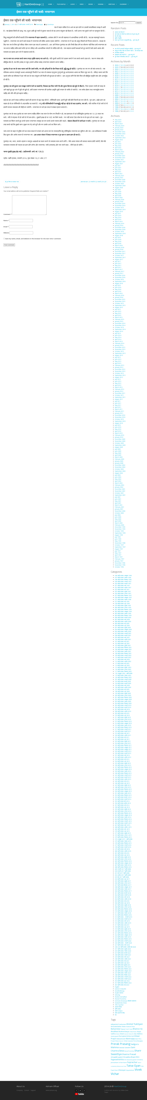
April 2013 (118, 363)
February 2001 (119, 507)
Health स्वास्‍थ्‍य (119, 993)
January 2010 (119, 437)
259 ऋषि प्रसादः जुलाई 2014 (123, 809)
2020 (116, 73)
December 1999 (120, 527)
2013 (116, 87)
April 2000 (118, 521)
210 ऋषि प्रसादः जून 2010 (122, 715)
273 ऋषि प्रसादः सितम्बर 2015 (123, 837)
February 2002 (119, 485)
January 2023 (119, 130)
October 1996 (119, 567)
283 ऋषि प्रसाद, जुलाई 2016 (123, 857)
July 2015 (118, 309)
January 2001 (119, 509)
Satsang (117, 995)
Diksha (117, 1034)
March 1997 (118, 557)
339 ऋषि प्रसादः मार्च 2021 (122, 957)
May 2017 (118, 265)
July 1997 (118, 551)
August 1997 (119, 549)
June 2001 (118, 499)
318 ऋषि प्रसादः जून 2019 (122, 927)
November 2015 (120, 301)
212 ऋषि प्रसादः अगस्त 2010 (123, 719)
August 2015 (119, 307)
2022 (116, 69)
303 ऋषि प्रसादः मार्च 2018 (122, 897)
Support (33, 1090)
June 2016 (118, 287)
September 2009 (120, 445)
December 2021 (120, 156)
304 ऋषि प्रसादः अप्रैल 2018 (123, 899)
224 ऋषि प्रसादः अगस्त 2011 (123, 743)
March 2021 (118, 174)
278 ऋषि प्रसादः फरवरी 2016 (123, 847)
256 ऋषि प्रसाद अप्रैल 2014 (123, 803)
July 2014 (118, 333)
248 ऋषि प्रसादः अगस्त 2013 (123, 787)
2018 (116, 77)
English (117, 987)
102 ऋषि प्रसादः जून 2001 (122, 643)
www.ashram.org (51, 1090)
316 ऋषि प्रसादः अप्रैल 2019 (123, 923)
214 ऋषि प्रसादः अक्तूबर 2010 (123, 723)
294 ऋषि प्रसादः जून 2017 (122, 879)
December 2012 (120, 369)
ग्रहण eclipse (118, 1011)
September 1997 (120, 547)
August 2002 (119, 473)
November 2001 (120, 491)
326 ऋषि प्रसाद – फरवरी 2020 (123, 943)
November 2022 (120, 134)
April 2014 (118, 339)
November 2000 (120, 511)
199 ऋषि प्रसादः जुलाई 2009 (123, 693)
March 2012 (118, 387)
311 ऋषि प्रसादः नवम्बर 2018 (123, 913)
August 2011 (119, 399)
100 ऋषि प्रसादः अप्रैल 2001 (123, 639)
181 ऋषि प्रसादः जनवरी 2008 (123, 679)
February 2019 (119, 223)
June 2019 (118, 215)
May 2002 (118, 479)
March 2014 (118, 341)
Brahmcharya (124, 1031)
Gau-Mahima (138, 1034)
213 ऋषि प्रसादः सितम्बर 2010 (123, 721)
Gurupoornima (125, 1036)
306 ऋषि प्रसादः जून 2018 (122, 903)
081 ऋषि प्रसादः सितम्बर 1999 (123, 609)
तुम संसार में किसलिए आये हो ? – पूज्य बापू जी (126, 57)
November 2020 (120, 182)
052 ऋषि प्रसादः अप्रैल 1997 (123, 587)
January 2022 (119, 154)
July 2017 (118, 261)
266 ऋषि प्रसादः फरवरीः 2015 (123, 823)
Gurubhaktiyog (119, 991)
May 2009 (118, 453)
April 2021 (118, 172)
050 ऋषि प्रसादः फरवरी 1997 (123, 583)
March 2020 (118, 197)
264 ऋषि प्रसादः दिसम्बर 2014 (123, 819)
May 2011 (118, 405)
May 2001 (118, 501)
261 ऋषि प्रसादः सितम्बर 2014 (123, 813)
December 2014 (120, 323)
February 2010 (119, 435)
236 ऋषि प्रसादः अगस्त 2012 (123, 765)
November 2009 (120, 441)
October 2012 (119, 373)
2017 (116, 79)
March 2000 (118, 523)
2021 (116, 71)
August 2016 (119, 283)
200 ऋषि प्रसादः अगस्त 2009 (123, 695)
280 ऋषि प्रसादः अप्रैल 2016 (123, 851)
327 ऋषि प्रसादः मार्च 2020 (122, 945)
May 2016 (118, 289)
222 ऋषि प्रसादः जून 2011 (122, 739)
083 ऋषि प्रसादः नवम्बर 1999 (123, 613)
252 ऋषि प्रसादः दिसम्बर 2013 (123, 795)
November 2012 (120, 371)
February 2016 (119, 295)
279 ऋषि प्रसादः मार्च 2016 (122, 849)
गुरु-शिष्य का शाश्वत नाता (12, 182)
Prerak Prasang (120, 1044)
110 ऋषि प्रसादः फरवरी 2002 (123, 657)
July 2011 (118, 401)
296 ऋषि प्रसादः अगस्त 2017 (123, 883)
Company (19, 1090)
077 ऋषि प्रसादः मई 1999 (122, 601)
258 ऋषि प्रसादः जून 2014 (122, 807)
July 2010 (118, 425)
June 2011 (118, 403)
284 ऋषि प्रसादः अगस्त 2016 (123, 859)
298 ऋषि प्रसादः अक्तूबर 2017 (123, 887)
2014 (116, 85)
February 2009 (119, 459)
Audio (72, 4)
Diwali (122, 1034)
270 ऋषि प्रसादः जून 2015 (122, 831)
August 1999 (119, 535)
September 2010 (120, 421)
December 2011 (120, 393)
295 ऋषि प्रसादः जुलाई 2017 (123, 881)
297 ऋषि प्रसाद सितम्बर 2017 (123, 885)
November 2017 (120, 253)
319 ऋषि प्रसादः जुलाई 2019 (123, 929)
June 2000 (118, 517)
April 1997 (118, 555)
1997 (116, 109)
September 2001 (120, 495)
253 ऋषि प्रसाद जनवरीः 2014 (123, 797)
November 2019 (120, 205)
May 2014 (118, 337)
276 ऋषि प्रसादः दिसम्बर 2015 (123, 843)
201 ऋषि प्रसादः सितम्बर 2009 (123, 697)
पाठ (115, 1015)
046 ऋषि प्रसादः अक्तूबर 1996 (123, 575)
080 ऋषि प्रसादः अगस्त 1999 (123, 607)
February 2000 (119, 525)
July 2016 (118, 285)
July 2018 (118, 237)
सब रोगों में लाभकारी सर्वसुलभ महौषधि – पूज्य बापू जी (127, 49)
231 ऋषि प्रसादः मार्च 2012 (122, 755)
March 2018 (118, 245)
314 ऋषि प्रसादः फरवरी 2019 (123, 919)
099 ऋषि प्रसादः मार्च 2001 (122, 637)
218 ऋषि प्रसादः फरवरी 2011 (123, 731)
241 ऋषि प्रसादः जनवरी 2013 (123, 775)
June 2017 (118, 263)
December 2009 (120, 439)
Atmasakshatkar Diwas (118, 1026)
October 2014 (119, 327)
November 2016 (120, 277)
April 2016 (118, 291)
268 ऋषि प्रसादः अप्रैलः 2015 (123, 827)
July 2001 (118, 497)
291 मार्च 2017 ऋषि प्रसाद (122, 873)
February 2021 (119, 176)
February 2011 (119, 411)
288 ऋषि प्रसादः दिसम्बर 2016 (123, 867)
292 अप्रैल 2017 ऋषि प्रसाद (123, 875)
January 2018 (119, 249)
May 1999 (118, 541)
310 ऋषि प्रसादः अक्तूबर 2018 (123, 911)
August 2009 (119, 447)
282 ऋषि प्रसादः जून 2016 (122, 855)
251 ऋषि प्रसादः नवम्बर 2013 (123, 793)
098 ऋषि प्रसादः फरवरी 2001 (123, 635)
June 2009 (118, 451)
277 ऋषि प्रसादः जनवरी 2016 (24, 24)
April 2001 (118, 503)
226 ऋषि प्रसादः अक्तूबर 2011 (123, 747)
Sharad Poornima (120, 999)
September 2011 (120, 397)
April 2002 (118, 481)
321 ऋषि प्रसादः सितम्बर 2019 (123, 933)
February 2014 (119, 343)
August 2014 (119, 331)
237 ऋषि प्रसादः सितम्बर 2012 (123, 767)
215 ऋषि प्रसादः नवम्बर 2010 (123, 725)
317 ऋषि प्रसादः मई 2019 (122, 925)
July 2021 (118, 166)
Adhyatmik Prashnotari (118, 1024)
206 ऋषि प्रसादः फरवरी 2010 (123, 707)
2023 (116, 67)
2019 (116, 75)
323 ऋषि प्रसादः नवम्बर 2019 (123, 937)
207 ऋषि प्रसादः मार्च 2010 (122, 709)
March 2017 (118, 269)
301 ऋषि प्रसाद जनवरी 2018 (123, 893)
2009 (116, 95)
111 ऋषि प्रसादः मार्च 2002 (122, 659)
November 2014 (120, 325)
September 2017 (120, 257)
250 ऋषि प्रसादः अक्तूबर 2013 (123, 791)
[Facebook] (76, 1090)
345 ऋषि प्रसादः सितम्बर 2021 (123, 969)
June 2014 (118, 335)
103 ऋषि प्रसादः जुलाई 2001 (123, 645)
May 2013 (118, 361)
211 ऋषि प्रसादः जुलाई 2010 (123, 717)
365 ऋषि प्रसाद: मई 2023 (122, 985)
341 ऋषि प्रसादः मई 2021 (122, 961)
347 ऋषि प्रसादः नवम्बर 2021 (123, 973)
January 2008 (119, 463)
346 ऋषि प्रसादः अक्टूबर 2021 (123, 971)
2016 (116, 81)
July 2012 (118, 379)
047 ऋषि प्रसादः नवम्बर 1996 (123, 577)
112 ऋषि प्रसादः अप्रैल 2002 (123, 661)
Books (90, 4)
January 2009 (119, 461)
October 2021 (119, 160)
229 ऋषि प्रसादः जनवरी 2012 (123, 751)
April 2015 (118, 315)
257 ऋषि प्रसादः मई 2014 (122, 805)
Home (50, 4)
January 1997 (119, 561)
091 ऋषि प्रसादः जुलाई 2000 (123, 627)
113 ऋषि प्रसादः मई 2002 (122, 663)
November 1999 (120, 529)
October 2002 (119, 469)
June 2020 (118, 191)
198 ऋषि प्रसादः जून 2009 (122, 691)
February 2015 (119, 319)
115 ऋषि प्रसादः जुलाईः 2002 (123, 667)
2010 (116, 93)
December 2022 (120, 132)
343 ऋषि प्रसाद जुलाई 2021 (122, 965)
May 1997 (118, 553)
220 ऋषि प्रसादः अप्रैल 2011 (123, 735)
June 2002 (118, 477)
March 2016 (118, 293)
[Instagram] (84, 1090)
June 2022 (118, 144)
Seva (121, 1050)
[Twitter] (80, 1090)
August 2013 (119, 355)
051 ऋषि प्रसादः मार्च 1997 (122, 585)
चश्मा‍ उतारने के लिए (120, 1013)
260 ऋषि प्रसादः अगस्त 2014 (123, 811)
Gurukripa (51, 24)
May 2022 (118, 146)
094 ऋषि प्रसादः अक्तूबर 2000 (123, 629)
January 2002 (119, 487)
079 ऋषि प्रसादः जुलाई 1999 (123, 605)
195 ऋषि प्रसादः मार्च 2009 (122, 685)
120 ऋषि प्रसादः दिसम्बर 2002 (123, 677)
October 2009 (119, 443)
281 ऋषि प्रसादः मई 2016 (122, 853)
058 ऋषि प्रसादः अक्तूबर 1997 (123, 597)
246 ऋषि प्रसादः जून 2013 (122, 783)
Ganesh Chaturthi (120, 989)
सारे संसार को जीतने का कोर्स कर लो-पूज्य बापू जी (127, 34)
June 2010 (118, 427)
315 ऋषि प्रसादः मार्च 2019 (122, 921)
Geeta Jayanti (114, 1036)
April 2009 (118, 455)
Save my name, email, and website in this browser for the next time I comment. (33, 239)
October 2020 (119, 183)
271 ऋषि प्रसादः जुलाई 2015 (123, 833)
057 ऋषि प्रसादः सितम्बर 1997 (123, 595)
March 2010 (118, 433)
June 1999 (118, 539)
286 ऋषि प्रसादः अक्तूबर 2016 (123, 863)
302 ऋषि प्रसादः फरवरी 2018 (123, 895)
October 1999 (119, 531)
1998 (116, 107)
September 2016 (120, 281)
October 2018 (119, 231)
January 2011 (119, 413)
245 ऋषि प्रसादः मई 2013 (122, 781)
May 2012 (118, 383)
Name (6, 220)
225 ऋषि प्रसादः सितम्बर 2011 (123, 745)
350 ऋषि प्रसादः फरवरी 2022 (123, 979)
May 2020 (118, 193)
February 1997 (119, 559)
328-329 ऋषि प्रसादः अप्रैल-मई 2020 (125, 947)
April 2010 (118, 431)
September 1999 (120, 533)
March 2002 (118, 483)
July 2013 (118, 357)
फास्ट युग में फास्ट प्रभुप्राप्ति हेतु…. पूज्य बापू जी (127, 40)
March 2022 (118, 150)
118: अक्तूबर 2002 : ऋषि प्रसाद (123, 673)
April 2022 (118, 148)
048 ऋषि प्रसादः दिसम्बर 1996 (123, 579)
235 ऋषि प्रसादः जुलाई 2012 (123, 763)
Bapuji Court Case (126, 1029)
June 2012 (118, 381)
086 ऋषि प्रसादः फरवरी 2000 (123, 617)
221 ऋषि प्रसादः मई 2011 (122, 737)
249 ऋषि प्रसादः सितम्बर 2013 (123, 789)
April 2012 (118, 385)
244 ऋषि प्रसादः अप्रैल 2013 (123, 779)
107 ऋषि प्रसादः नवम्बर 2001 (123, 651)
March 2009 (118, 457)
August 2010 (119, 423)
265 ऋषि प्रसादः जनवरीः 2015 (123, 821)
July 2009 (118, 449)
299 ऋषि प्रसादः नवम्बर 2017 (123, 889)
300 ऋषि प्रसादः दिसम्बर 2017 (123, 891)
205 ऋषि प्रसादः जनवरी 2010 (123, 705)
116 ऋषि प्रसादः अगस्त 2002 (123, 669)
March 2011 (118, 409)
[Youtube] (79, 1094)
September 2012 (120, 375)
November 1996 (120, 565)
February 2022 (119, 152)
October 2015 (119, 303)
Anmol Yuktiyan (134, 1024)
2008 (116, 97)
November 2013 (120, 349)
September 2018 (120, 233)
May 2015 (118, 313)
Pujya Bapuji (61, 4)
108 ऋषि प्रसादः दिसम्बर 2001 (123, 653)
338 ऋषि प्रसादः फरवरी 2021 (123, 955)
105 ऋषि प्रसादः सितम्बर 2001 (123, 647)
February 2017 (119, 271)
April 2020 (118, 195)
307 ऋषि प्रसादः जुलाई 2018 (123, 905)
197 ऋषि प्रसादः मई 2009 (122, 689)
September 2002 (120, 471)
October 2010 (119, 419)
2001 (116, 101)
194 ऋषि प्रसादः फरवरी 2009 (123, 683)
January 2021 (119, 178)
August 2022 (119, 140)
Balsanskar (116, 1029)
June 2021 (118, 168)
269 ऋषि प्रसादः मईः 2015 (122, 829)
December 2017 (120, 251)
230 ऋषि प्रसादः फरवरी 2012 (123, 753)
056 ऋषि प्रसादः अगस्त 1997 (123, 593)
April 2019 (118, 219)
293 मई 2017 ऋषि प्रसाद (122, 877)
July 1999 (118, 537)
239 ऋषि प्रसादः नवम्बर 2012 (123, 771)
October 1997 (119, 545)
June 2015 (118, 311)
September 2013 (120, 353)
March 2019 (118, 221)
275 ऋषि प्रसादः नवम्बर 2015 (123, 841)
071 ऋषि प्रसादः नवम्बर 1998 (123, 599)
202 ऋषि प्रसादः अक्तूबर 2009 (123, 699)
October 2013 (119, 351)
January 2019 (119, 225)
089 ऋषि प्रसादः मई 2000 (122, 623)
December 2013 (120, 347)
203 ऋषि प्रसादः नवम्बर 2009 (123, 701)
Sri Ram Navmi (123, 1062)
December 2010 (120, 415)
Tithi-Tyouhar (119, 1005)
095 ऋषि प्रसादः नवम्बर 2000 (123, 631)
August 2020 (119, 187)
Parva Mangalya (138, 1041)
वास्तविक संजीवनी (119, 53)
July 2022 (118, 142)
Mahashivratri (121, 1039)
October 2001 (119, 493)
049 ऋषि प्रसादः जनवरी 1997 (123, 581)
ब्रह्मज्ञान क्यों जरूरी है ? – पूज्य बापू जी (124, 55)
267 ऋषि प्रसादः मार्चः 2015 (122, 825)
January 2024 (119, 128)
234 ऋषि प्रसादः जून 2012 (122, 761)
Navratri (121, 1041)
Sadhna (100, 4)
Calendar (123, 4)
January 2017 (119, 273)
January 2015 (119, 321)
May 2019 (118, 217)
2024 (116, 65)
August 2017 (119, 259)
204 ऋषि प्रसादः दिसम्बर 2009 (123, 703)
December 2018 (120, 227)
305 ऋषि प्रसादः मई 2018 (122, 901)
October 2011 (119, 395)
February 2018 (119, 247)
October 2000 (119, 513)
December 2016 (120, 275)
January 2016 (119, 297)
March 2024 (118, 124)
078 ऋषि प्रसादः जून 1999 (122, 603)
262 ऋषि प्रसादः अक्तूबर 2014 (123, 815)
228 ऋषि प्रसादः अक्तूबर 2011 (123, 749)
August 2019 (119, 211)
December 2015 (120, 299)
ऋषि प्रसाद (118, 1009)
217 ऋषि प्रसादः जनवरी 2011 (123, 729)
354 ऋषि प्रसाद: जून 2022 (122, 981)
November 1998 (120, 543)
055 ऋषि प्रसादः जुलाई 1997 (123, 591)
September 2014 (120, 329)
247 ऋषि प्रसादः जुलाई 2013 (123, 785)
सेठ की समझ (118, 36)
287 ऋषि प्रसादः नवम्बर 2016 (123, 865)
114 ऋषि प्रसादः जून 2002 (122, 665)
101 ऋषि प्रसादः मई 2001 (122, 641)
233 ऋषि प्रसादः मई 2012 (122, 759)
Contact (26, 1090)
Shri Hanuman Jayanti (130, 1059)
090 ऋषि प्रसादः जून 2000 (122, 625)
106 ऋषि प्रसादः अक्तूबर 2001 (123, 649)
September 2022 (120, 138)
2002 (116, 99)
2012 (116, 89)
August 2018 (119, 235)
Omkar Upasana (128, 1041)
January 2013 (119, 367)
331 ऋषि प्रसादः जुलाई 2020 (123, 949)
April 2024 (118, 122)
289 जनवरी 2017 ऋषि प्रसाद (123, 869)
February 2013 (119, 365)
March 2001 (118, 505)
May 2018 (118, 241)
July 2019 (118, 213)
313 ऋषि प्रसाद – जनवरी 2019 (123, 917)
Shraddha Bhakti (129, 1057)
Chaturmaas (132, 1031)
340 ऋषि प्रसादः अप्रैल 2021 (123, 959)
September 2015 (120, 305)
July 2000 (118, 515)
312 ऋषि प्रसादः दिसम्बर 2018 (123, 915)
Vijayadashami (130, 1070)
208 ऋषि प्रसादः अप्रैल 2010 (123, 711)
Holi (132, 1036)
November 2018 (120, 229)
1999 (116, 105)
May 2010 (118, 429)
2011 (116, 91)
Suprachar (132, 1062)
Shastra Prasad (129, 1054)
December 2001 (120, 489)
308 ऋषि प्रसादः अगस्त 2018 (123, 907)
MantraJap (39, 24)
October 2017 (119, 255)
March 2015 (118, 317)
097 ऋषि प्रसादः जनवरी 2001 (123, 633)
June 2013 (118, 359)
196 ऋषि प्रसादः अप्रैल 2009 (123, 687)
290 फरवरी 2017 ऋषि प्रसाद (123, 871)
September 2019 (120, 209)
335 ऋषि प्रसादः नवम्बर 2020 (123, 951)
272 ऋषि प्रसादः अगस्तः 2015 (123, 835)
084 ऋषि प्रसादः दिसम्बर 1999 (123, 615)
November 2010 (120, 417)
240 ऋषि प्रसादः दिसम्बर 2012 (123, 773)
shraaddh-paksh (117, 1057)
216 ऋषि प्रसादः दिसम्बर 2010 (123, 727)
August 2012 (119, 377)
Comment (8, 214)
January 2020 (119, 201)
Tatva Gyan (133, 1065)
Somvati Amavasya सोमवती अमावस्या (125, 1001)
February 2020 (119, 199)
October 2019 (119, 207)
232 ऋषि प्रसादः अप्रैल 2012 (123, 757)
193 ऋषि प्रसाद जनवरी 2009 (123, 681)
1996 (116, 111)
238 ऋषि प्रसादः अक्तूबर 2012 (123, 769)
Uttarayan (122, 1070)
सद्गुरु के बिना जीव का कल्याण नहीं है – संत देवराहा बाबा (129, 51)
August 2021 (119, 164)
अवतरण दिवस (118, 1007)
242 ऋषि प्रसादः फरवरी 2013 (123, 777)
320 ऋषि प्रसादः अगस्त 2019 (123, 931)
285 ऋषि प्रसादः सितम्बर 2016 (123, 861)
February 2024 (119, 126)
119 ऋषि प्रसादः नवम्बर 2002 (123, 675)
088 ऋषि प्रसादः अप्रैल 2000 (123, 621)
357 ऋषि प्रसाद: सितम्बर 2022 (123, 983)
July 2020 (118, 189)
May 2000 (118, 519)
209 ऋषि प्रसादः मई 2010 (122, 713)
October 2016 (119, 279)
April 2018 (118, 243)
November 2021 (120, 158)
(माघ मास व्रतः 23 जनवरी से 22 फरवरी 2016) (93, 182)
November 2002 (120, 467)
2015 (116, 83)
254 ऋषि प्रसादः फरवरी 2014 (123, 799)
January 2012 (119, 391)
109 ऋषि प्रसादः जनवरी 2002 (123, 655)
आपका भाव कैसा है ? (120, 32)
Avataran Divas (130, 1026)
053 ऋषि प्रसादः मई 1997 (122, 589)
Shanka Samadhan (121, 997)
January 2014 (119, 345)
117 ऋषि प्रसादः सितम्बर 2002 (123, 671)
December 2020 (120, 180)
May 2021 (118, 170)
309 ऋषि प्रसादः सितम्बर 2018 (123, 909)
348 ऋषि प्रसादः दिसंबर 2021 (123, 975)
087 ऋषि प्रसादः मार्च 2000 (122, 619)
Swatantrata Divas (121, 1003)
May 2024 (118, 120)
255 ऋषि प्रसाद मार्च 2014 (122, 801)
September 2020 (120, 185)
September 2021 (120, 162)
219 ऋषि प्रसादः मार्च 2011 (122, 733)
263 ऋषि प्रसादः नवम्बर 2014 (123, 817)
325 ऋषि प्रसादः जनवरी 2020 (123, 941)
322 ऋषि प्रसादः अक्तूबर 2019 (123, 935)
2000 (116, 103)
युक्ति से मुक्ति (118, 38)
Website (6, 233)
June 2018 (118, 239)
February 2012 (119, 389)
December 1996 (120, 563)
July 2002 (118, 475)
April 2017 (118, 267)
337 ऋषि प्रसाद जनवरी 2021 (123, 953)
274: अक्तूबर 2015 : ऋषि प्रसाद (123, 839)
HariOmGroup (120, 1086)
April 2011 (118, 407)
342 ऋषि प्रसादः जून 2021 (122, 963)
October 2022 (119, 136)
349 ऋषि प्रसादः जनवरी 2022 (123, 977)
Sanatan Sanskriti (124, 1047)
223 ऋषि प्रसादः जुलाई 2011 (123, 741)
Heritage (111, 4)
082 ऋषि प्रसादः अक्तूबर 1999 (123, 611)
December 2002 (120, 465)
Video (82, 4)
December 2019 (120, 203)
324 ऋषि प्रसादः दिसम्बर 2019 (123, 939)
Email (6, 227)
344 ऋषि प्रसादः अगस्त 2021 (123, 967)
